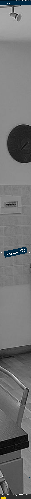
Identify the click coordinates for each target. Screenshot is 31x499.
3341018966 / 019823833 (19, 0)
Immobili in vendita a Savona (16, 3)
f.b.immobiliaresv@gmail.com (27, 0)
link (7, 496)
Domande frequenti (21, 2)
